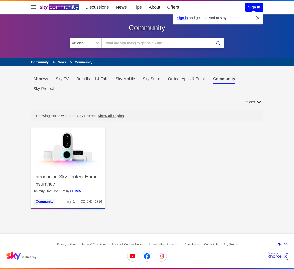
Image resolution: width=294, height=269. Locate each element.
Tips (138, 7)
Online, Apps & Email (186, 79)
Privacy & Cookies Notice (127, 244)
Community (147, 28)
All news (40, 79)
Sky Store (151, 79)
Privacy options (66, 244)
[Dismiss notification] (258, 18)
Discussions (97, 7)
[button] (68, 148)
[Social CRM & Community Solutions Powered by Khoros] (278, 256)
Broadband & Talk (92, 79)
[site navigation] (33, 7)
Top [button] (285, 244)
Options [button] (249, 102)
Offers (173, 7)
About (154, 7)
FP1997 (76, 191)
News (121, 7)
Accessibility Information (164, 244)
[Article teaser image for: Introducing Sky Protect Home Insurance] (68, 148)
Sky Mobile (125, 79)
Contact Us (211, 244)
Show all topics (111, 116)
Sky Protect (43, 88)
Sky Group (230, 244)
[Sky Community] (59, 7)
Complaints (192, 244)
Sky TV (62, 79)
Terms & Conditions (94, 244)
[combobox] (157, 43)
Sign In (254, 7)
